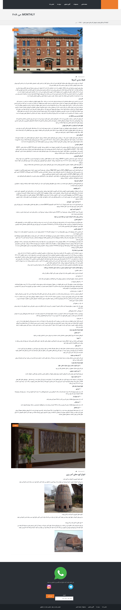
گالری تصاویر (67, 4)
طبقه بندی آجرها (78, 80)
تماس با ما (51, 4)
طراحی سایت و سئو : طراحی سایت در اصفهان (50, 607)
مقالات (15, 30)
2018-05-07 (81, 77)
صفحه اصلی (84, 4)
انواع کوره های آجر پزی (75, 474)
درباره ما (59, 4)
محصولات (76, 4)
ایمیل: (64, 595)
